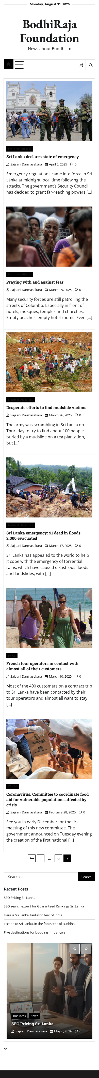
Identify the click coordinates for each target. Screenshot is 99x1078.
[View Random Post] (81, 65)
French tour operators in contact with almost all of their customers (42, 666)
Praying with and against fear (34, 282)
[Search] (90, 65)
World (12, 786)
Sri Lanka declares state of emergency (42, 156)
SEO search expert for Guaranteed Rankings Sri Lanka (44, 906)
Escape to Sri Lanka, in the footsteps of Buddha (39, 923)
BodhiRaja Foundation (49, 30)
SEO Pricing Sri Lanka (19, 897)
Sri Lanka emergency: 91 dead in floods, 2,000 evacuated (43, 535)
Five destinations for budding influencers (34, 932)
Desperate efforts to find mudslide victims (46, 407)
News (34, 1016)
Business (19, 1016)
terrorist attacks (19, 149)
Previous (32, 858)
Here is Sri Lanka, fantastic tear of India (33, 915)
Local (12, 656)
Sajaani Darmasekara (26, 164)
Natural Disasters (20, 399)
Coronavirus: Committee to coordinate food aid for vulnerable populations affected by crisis (47, 799)
